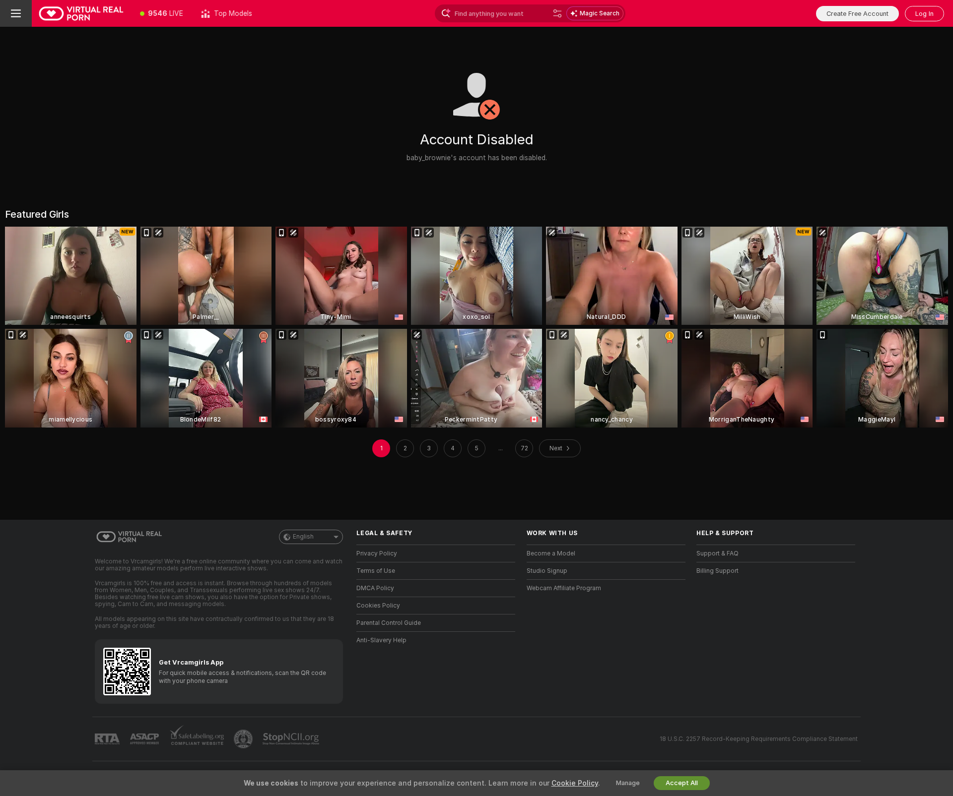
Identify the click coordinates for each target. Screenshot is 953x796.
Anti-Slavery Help (381, 640)
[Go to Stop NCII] (292, 739)
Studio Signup (547, 570)
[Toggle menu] (16, 13)
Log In (924, 13)
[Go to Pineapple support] (244, 739)
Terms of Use (375, 570)
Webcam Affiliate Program (564, 588)
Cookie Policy (574, 783)
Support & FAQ (717, 553)
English (303, 536)
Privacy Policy (376, 553)
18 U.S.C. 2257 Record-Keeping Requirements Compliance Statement (759, 738)
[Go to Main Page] (81, 13)
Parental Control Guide (388, 622)
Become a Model (551, 553)
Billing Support (717, 570)
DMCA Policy (375, 588)
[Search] (557, 13)
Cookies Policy (378, 605)
